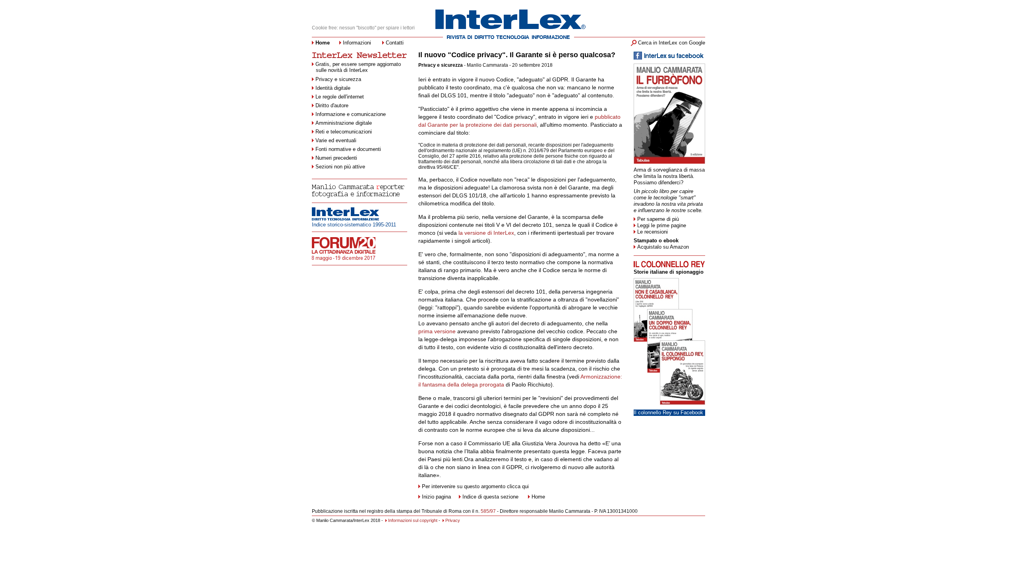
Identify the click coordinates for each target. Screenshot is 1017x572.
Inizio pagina (436, 497)
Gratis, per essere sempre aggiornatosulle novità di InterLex (358, 67)
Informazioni (357, 43)
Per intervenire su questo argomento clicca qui (475, 486)
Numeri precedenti (336, 158)
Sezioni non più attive (340, 167)
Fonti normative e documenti (348, 149)
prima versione (437, 331)
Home (538, 497)
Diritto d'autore (331, 105)
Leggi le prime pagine (661, 225)
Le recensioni (652, 232)
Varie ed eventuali (335, 140)
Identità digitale (332, 88)
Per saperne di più (658, 219)
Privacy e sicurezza (338, 79)
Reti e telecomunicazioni (343, 132)
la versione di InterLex (485, 233)
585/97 (488, 511)
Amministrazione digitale (343, 123)
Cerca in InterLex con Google (671, 43)
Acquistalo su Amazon (663, 247)
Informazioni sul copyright (412, 520)
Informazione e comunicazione (350, 114)
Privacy (452, 520)
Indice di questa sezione (490, 497)
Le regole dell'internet (339, 97)
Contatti (395, 43)
